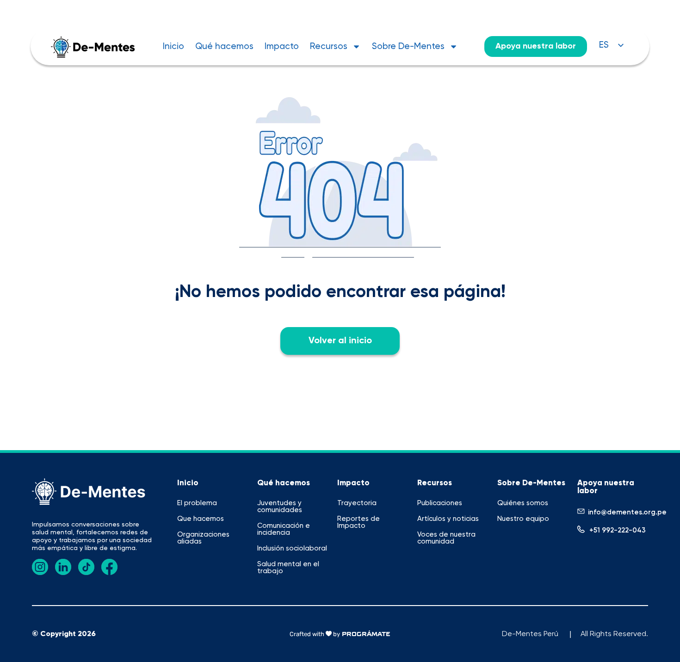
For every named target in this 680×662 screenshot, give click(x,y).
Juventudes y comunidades (279, 507)
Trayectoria (357, 503)
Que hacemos (200, 518)
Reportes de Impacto (358, 522)
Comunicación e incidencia (283, 529)
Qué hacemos (224, 46)
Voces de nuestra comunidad (446, 538)
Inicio (173, 46)
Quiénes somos (522, 503)
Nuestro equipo (523, 518)
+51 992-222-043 (617, 530)
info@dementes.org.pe (627, 512)
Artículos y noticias (448, 518)
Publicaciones (439, 503)
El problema (197, 503)
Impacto (282, 46)
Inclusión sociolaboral (292, 548)
